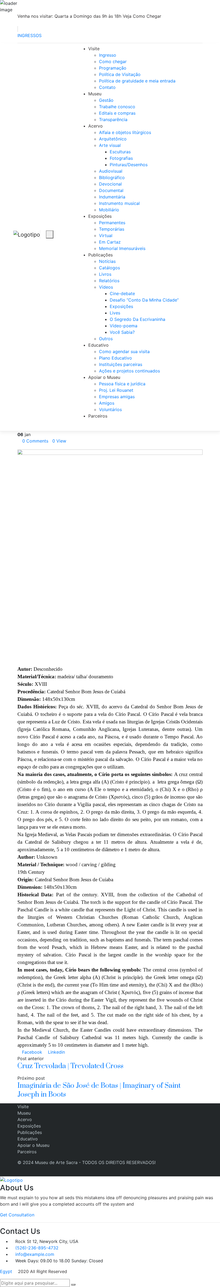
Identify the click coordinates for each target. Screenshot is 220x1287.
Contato (107, 87)
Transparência (113, 119)
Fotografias (121, 158)
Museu (94, 93)
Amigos (106, 403)
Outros (106, 338)
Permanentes (112, 222)
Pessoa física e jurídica (122, 383)
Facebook (31, 1052)
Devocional (110, 184)
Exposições (100, 216)
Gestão (106, 100)
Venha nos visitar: (69, 16)
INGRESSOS (29, 35)
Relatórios (109, 280)
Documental (111, 190)
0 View (59, 441)
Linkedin (56, 1052)
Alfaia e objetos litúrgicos (125, 132)
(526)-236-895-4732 (36, 1247)
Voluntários (110, 409)
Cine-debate (122, 293)
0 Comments (35, 441)
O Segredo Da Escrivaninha (137, 319)
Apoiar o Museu (104, 377)
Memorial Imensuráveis (122, 248)
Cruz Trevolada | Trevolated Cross (70, 1066)
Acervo (95, 126)
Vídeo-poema (123, 325)
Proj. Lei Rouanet (116, 390)
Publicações (100, 255)
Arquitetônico (113, 139)
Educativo (98, 345)
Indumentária (112, 197)
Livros (105, 274)
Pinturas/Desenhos (129, 164)
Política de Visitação (120, 74)
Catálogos (109, 267)
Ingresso (107, 55)
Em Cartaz (110, 242)
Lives (115, 313)
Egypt (6, 1271)
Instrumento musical (119, 203)
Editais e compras (117, 113)
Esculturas (120, 151)
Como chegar (113, 61)
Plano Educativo (115, 358)
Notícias (107, 261)
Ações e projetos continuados (129, 371)
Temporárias (111, 229)
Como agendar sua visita (124, 351)
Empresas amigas (117, 396)
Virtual (105, 235)
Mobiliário (109, 209)
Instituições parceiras (120, 364)
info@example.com (34, 1254)
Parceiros (97, 416)
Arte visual (110, 145)
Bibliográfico (112, 177)
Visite (94, 48)
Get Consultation (17, 1214)
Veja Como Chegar (142, 16)
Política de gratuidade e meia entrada (137, 81)
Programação (112, 68)
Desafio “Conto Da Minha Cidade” (144, 300)
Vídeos (106, 287)
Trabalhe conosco (117, 106)
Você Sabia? (122, 332)
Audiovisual (110, 171)
